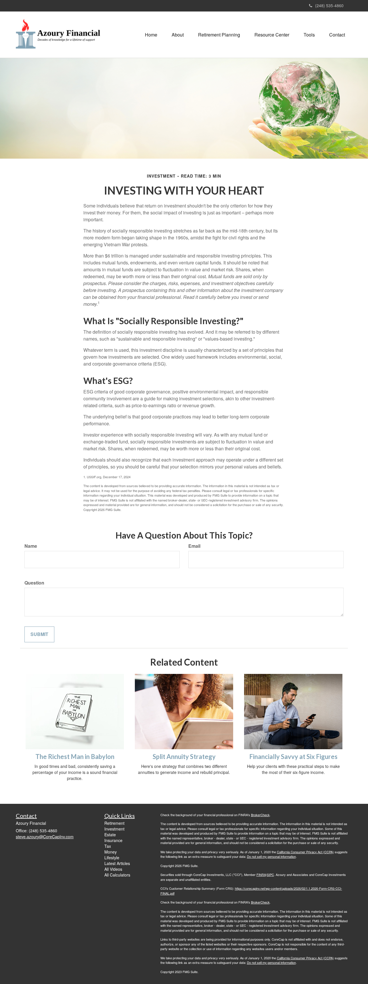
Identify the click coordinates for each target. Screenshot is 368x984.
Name (30, 546)
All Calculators (117, 875)
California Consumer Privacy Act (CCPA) (305, 852)
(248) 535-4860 (329, 5)
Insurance (113, 840)
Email (194, 546)
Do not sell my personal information (271, 856)
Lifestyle (111, 857)
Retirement (114, 823)
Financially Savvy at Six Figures (293, 756)
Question (34, 583)
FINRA (261, 874)
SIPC (270, 874)
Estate (110, 834)
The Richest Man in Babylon (74, 756)
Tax (107, 846)
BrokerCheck (260, 814)
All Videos (113, 869)
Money (110, 852)
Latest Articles (117, 863)
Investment (114, 829)
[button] (177, 35)
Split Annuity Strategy (184, 756)
